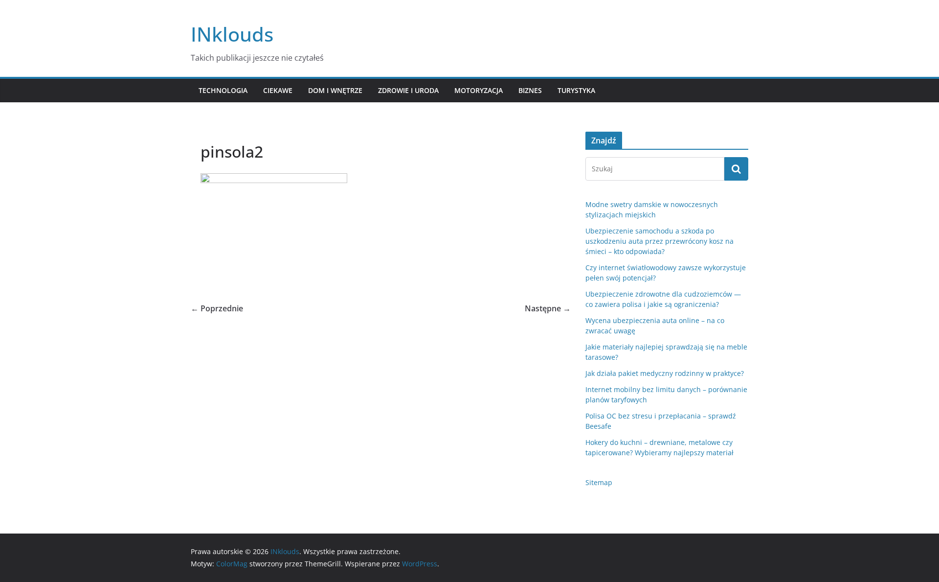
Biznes (530, 90)
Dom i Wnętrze (335, 90)
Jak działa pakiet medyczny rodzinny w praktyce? (664, 373)
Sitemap (598, 482)
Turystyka (576, 90)
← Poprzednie (217, 308)
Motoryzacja (478, 90)
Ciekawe (277, 90)
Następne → (548, 308)
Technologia (223, 90)
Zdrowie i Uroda (408, 90)
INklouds (232, 34)
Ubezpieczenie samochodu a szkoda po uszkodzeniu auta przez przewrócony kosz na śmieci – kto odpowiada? (659, 241)
